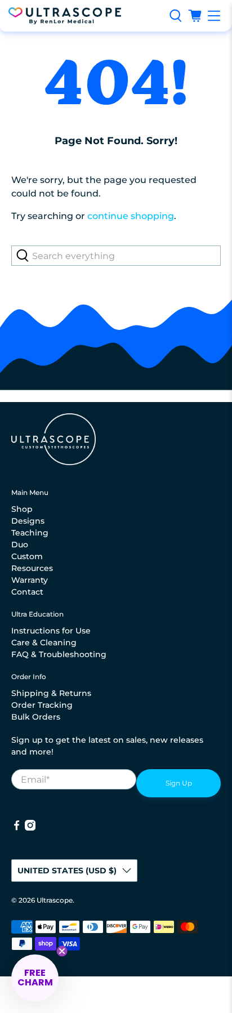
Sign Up (179, 783)
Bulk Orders (35, 717)
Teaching (29, 533)
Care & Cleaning (44, 642)
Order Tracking (42, 705)
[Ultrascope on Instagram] (30, 828)
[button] (35, 978)
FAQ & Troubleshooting (58, 654)
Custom (27, 556)
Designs (27, 521)
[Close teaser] (62, 951)
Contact (27, 592)
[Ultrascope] (84, 15)
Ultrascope (55, 900)
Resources (32, 568)
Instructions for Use (51, 631)
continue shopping (130, 216)
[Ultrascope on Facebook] (16, 828)
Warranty (29, 580)
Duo (19, 544)
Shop (22, 509)
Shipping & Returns (51, 693)
